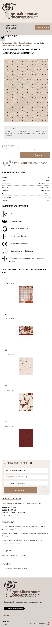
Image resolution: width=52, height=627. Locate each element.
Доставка (8, 522)
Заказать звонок (43, 27)
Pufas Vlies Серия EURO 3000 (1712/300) (29, 163)
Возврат (7, 564)
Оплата (6, 551)
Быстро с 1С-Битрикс (37, 623)
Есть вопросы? (11, 498)
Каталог (10, 31)
